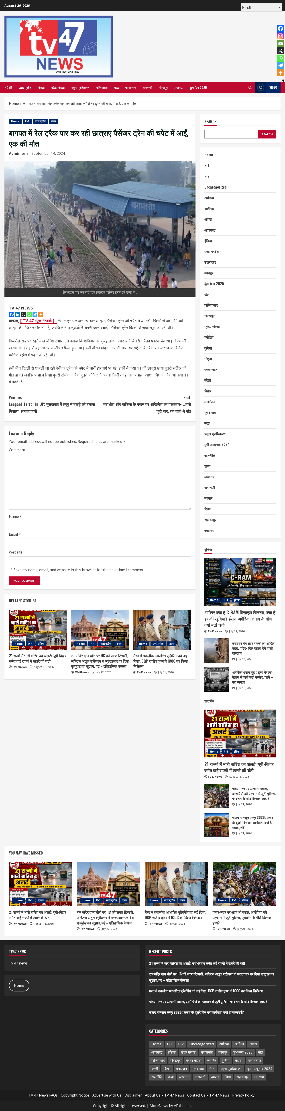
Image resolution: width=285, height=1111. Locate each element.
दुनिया (208, 348)
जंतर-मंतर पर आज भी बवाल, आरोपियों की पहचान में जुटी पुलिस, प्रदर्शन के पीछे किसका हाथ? (216, 796)
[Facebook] (11, 314)
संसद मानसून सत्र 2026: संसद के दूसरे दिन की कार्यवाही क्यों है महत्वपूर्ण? (216, 825)
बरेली (207, 380)
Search (210, 121)
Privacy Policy (243, 1095)
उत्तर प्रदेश (25, 87)
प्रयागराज (130, 87)
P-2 (207, 176)
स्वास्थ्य (209, 530)
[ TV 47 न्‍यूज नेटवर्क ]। (38, 320)
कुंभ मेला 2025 (198, 87)
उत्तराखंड (210, 262)
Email (15, 534)
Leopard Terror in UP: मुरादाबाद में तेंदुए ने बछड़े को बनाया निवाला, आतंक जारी (52, 404)
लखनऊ (178, 87)
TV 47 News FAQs (43, 1095)
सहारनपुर (210, 519)
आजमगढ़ (210, 230)
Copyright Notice (75, 1095)
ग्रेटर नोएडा (58, 87)
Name (15, 516)
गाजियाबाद (102, 87)
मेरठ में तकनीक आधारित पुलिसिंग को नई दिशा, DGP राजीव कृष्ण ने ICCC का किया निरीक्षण (160, 661)
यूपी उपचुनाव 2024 (217, 444)
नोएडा (41, 87)
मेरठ (116, 87)
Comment (18, 449)
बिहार (207, 391)
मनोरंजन (209, 401)
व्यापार (208, 498)
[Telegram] (35, 314)
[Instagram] (280, 35)
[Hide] (283, 80)
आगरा (208, 219)
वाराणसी (147, 87)
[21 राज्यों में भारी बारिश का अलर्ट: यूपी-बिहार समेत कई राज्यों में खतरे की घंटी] (38, 630)
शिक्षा (207, 509)
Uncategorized (215, 187)
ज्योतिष (209, 337)
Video (273, 87)
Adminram (18, 153)
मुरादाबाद (210, 412)
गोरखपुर (163, 87)
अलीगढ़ (209, 208)
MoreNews (159, 1105)
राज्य (53, 121)
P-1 (27, 121)
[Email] (280, 43)
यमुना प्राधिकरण (80, 87)
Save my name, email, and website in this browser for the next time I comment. (79, 569)
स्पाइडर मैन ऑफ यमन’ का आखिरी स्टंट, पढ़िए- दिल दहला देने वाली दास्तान (216, 650)
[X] (23, 314)
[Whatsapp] (29, 314)
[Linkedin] (17, 314)
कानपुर (208, 272)
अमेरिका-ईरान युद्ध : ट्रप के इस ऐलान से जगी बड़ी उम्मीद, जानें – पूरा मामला (216, 679)
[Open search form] (250, 87)
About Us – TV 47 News (164, 1095)
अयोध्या (209, 197)
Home (8, 87)
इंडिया (41, 644)
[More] (40, 314)
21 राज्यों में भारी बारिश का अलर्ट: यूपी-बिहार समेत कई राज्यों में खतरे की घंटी (37, 658)
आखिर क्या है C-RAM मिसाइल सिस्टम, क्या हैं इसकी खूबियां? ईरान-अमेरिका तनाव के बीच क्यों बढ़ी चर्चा (239, 618)
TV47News (19, 667)
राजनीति (209, 455)
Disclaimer (133, 1095)
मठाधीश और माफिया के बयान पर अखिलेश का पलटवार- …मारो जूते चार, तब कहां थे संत (147, 404)
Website (15, 552)
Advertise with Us (106, 1095)
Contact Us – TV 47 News (208, 1095)
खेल (207, 294)
